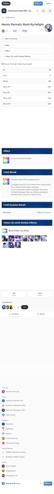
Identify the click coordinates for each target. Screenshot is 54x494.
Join (24, 307)
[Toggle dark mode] (37, 11)
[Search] (43, 10)
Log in (48, 4)
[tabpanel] (27, 351)
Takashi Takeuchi (44, 212)
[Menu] (49, 10)
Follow (6, 3)
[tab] (13, 314)
